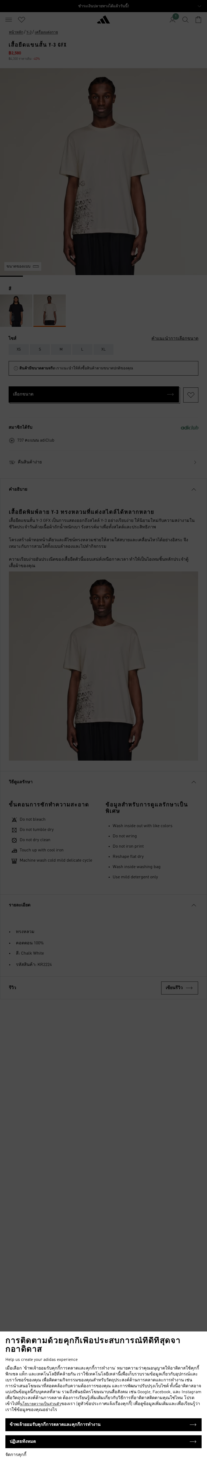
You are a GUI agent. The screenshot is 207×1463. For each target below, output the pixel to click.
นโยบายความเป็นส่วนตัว (40, 1404)
